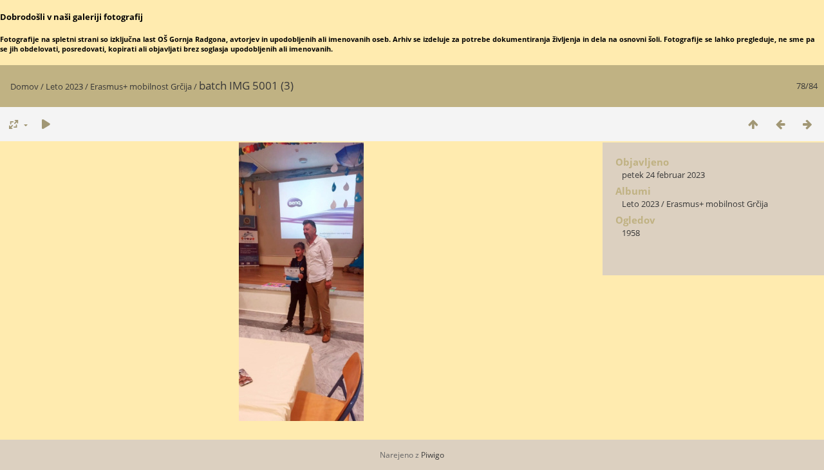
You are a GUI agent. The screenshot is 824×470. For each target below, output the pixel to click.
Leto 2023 (64, 86)
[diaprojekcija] (45, 124)
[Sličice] (753, 124)
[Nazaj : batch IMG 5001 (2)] (780, 124)
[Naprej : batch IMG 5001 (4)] (807, 124)
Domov (24, 86)
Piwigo (432, 454)
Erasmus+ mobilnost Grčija (141, 86)
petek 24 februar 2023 (663, 175)
